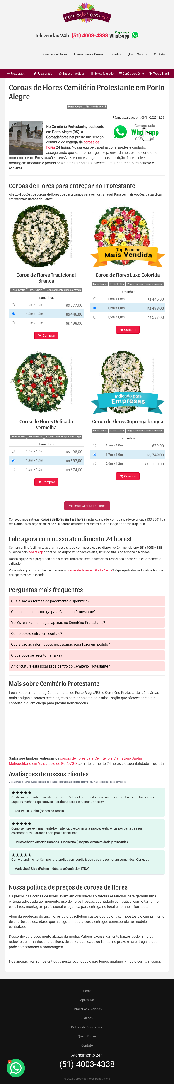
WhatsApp (35, 552)
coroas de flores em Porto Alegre (89, 570)
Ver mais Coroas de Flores (87, 505)
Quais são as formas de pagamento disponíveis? (50, 600)
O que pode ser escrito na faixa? (36, 655)
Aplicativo (87, 1000)
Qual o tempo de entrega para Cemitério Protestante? (53, 611)
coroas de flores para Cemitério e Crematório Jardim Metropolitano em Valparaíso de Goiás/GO (76, 761)
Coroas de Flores (55, 54)
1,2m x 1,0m (34, 313)
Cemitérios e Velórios (87, 1009)
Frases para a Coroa (88, 54)
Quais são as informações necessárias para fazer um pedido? (60, 644)
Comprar (48, 335)
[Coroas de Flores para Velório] (87, 13)
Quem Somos (137, 54)
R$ (74, 305)
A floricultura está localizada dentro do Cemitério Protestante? (60, 666)
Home (87, 991)
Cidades (115, 54)
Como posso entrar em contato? (36, 633)
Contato (159, 54)
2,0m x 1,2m (114, 463)
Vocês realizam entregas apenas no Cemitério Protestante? (58, 622)
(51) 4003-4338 (89, 35)
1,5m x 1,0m (34, 323)
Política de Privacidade (87, 1027)
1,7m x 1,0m (114, 454)
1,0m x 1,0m (34, 304)
